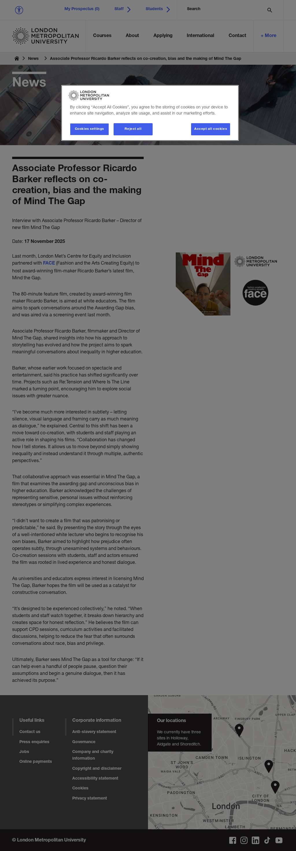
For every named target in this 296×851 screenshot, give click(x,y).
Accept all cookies (210, 129)
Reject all (133, 129)
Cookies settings (89, 129)
